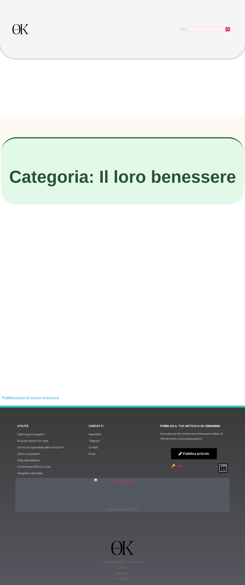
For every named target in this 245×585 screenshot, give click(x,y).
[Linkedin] (223, 468)
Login (179, 466)
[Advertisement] (122, 87)
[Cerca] (227, 29)
